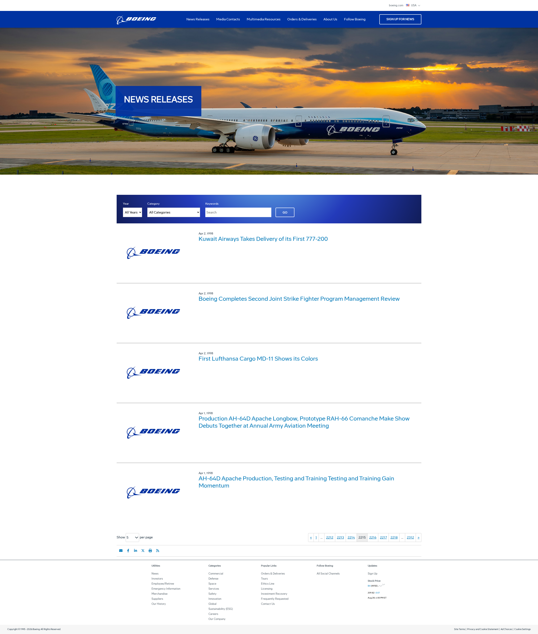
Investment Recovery (274, 593)
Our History (159, 603)
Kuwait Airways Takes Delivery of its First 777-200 (263, 238)
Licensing (267, 588)
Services (213, 588)
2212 (329, 537)
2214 (351, 537)
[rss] (157, 550)
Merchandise (159, 593)
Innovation (214, 598)
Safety (212, 593)
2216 (372, 537)
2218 (394, 537)
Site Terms (459, 629)
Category (153, 204)
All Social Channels (328, 573)
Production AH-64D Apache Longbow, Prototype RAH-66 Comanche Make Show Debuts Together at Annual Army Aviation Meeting (304, 422)
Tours (264, 578)
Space (212, 583)
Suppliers (157, 598)
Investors (157, 578)
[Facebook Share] (128, 550)
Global (212, 603)
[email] (121, 550)
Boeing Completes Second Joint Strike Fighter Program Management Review (299, 298)
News (155, 573)
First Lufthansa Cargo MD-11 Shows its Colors (258, 358)
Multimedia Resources (262, 20)
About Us (328, 20)
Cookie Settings (522, 629)
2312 (410, 537)
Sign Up (372, 573)
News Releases (198, 19)
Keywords (212, 204)
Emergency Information (166, 588)
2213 (340, 537)
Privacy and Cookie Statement (482, 629)
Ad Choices (506, 629)
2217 (383, 537)
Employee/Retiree (163, 583)
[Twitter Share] (143, 550)
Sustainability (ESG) (220, 608)
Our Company (216, 619)
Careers (213, 614)
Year (126, 204)
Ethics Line (267, 583)
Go (285, 212)
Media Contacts (228, 19)
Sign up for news (400, 19)
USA (414, 5)
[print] (150, 550)
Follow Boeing (354, 19)
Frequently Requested (275, 598)
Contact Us (268, 603)
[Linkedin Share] (135, 550)
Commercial (215, 573)
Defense (213, 578)
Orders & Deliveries (300, 20)
